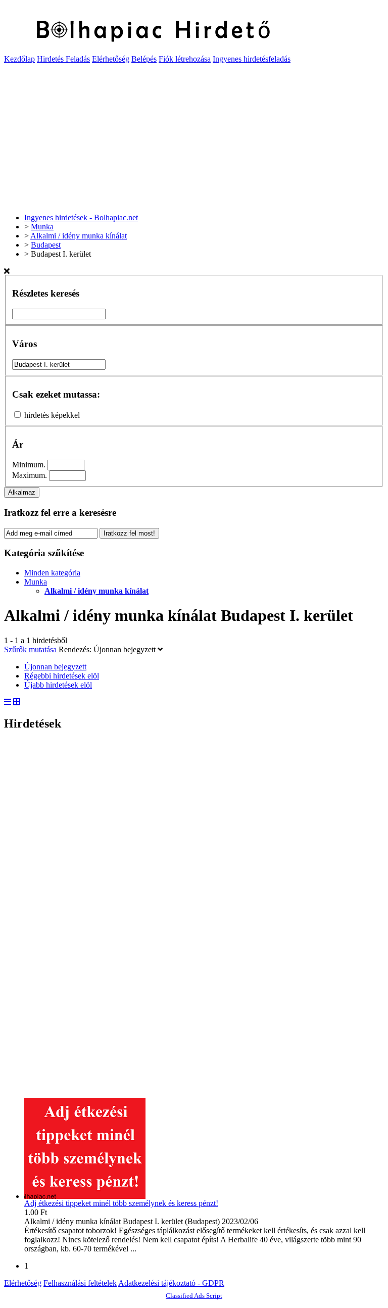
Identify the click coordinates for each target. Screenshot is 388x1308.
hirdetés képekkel (52, 415)
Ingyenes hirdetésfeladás (251, 59)
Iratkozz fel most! (129, 533)
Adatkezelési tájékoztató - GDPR (171, 1283)
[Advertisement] (194, 134)
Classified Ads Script (194, 1295)
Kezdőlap (19, 59)
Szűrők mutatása (31, 649)
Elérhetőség (110, 59)
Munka (35, 581)
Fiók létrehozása (185, 59)
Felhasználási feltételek (80, 1283)
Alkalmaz (21, 492)
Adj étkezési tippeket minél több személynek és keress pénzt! (121, 1203)
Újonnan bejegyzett (125, 649)
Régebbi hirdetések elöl (61, 675)
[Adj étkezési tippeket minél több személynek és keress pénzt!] (85, 1196)
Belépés (144, 59)
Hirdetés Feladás (63, 59)
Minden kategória (52, 572)
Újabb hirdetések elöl (58, 685)
